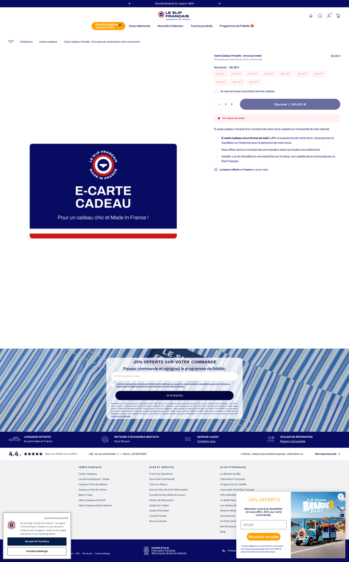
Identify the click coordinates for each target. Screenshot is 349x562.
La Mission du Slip (230, 473)
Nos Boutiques (228, 526)
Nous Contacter (158, 521)
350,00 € (319, 73)
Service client (208, 437)
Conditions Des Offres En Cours (167, 495)
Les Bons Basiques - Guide (94, 479)
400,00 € (221, 82)
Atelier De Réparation (161, 500)
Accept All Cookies (37, 541)
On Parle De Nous (230, 521)
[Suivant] (219, 3)
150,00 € (253, 73)
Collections (26, 41)
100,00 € (236, 73)
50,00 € (220, 73)
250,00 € (286, 73)
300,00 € (302, 73)
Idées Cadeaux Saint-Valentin (95, 505)
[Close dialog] (341, 496)
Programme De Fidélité (233, 484)
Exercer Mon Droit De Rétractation (168, 489)
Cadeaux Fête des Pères (93, 489)
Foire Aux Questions (161, 473)
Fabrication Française (232, 479)
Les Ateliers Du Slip (231, 505)
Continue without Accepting (56, 518)
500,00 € (254, 82)
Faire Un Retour (158, 484)
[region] (37, 535)
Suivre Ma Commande (162, 479)
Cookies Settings (102, 553)
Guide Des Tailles (159, 505)
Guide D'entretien (159, 510)
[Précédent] (130, 3)
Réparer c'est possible (292, 441)
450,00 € (237, 82)
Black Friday (86, 495)
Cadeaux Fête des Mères (93, 484)
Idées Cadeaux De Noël (92, 500)
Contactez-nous (206, 441)
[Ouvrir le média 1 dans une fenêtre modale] (103, 191)
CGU (77, 553)
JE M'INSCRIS (174, 395)
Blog (222, 531)
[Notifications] (311, 16)
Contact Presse (158, 516)
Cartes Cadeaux (88, 473)
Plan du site (87, 553)
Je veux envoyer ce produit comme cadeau (247, 91)
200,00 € (269, 73)
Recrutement (227, 516)
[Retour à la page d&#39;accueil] (11, 41)
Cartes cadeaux (48, 41)
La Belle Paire (228, 500)
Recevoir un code (264, 537)
